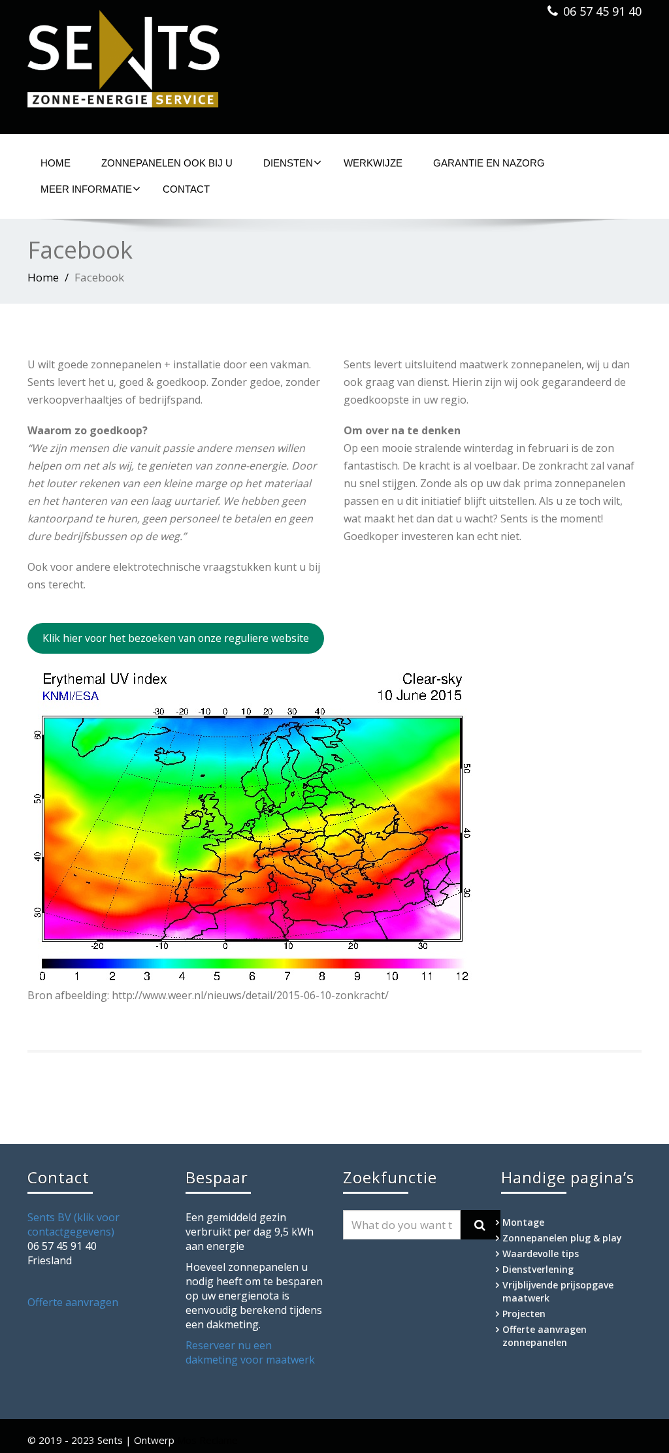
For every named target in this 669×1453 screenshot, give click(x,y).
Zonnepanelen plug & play (562, 1238)
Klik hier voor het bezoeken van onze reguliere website (175, 638)
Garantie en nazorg (489, 162)
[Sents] (176, 63)
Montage (523, 1222)
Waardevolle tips (540, 1253)
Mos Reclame (207, 1439)
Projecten (524, 1313)
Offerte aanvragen (72, 1302)
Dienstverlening (538, 1269)
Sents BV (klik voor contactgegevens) (73, 1224)
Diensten (288, 162)
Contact (186, 189)
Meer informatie (86, 189)
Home (56, 162)
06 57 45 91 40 (602, 11)
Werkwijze (373, 162)
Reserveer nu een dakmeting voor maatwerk (250, 1352)
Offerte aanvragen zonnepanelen (544, 1336)
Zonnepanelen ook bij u (167, 162)
